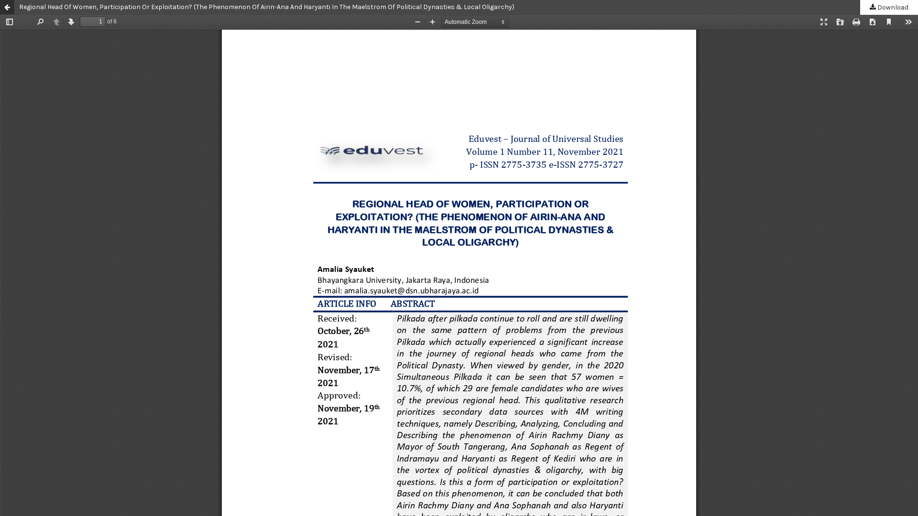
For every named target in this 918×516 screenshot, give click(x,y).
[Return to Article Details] (7, 7)
